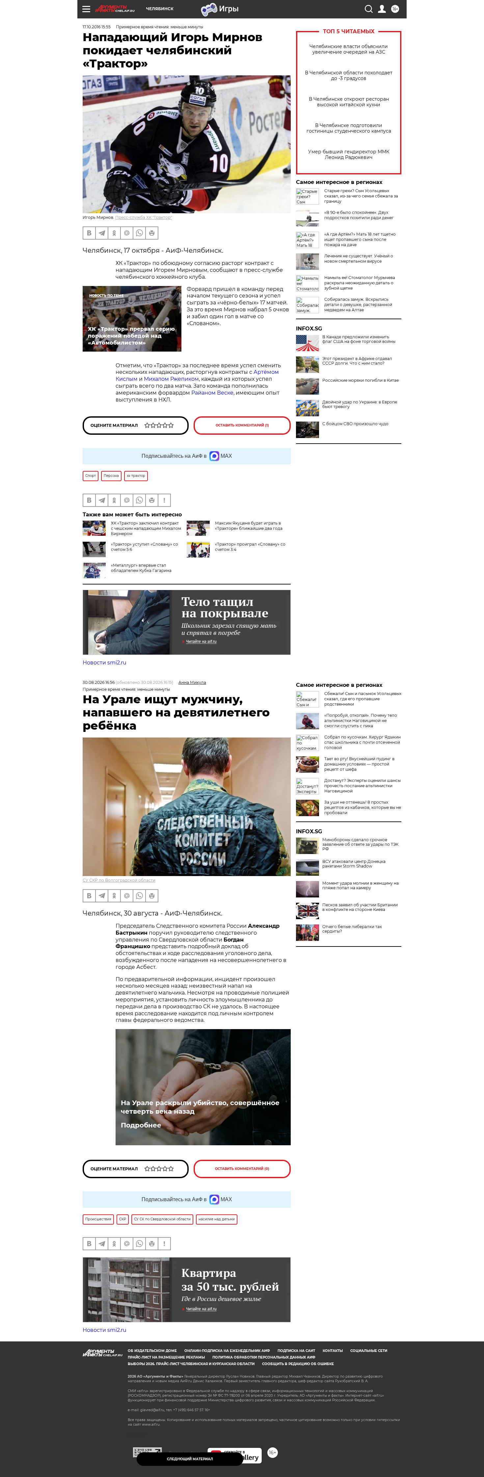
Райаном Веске (212, 393)
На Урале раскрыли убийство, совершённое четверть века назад (200, 1107)
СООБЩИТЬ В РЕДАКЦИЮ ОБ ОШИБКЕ (298, 1364)
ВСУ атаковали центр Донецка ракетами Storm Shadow (354, 863)
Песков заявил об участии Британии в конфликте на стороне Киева (360, 907)
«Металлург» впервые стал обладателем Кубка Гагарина (141, 568)
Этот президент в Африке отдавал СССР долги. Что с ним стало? (357, 361)
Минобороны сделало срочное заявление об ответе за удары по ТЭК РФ (360, 844)
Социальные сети (368, 1351)
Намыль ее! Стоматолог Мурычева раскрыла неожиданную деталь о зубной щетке (359, 283)
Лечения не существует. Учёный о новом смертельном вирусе (358, 258)
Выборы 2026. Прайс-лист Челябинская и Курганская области (191, 1364)
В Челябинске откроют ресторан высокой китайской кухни (349, 102)
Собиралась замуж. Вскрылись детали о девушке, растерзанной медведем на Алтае (358, 304)
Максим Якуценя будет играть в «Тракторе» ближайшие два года (248, 526)
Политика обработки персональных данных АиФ (263, 1357)
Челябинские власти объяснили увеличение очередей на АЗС (348, 49)
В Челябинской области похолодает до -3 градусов (348, 75)
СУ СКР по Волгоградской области (119, 880)
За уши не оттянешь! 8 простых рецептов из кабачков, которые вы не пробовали (362, 807)
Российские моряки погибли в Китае (360, 380)
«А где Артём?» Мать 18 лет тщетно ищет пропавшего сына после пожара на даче (360, 239)
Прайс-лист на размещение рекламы (166, 1357)
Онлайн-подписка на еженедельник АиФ (227, 1351)
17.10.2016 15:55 (97, 26)
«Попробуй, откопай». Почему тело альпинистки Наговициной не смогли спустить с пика (360, 720)
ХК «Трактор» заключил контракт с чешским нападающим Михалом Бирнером (146, 528)
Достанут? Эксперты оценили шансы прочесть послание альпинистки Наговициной (362, 785)
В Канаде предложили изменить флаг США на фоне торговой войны (358, 339)
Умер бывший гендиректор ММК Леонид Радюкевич (349, 154)
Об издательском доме (152, 1351)
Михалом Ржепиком (171, 379)
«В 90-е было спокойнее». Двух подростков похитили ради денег (359, 215)
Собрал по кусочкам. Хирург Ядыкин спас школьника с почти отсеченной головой (362, 742)
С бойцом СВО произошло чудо (355, 424)
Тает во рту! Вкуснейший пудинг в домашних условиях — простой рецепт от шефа (359, 764)
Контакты (333, 1351)
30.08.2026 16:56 (99, 682)
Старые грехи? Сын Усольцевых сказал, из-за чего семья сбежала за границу (361, 196)
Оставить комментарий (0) (242, 1169)
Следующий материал (190, 1459)
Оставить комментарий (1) (242, 425)
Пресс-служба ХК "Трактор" (143, 217)
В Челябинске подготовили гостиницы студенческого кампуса (349, 128)
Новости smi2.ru (104, 663)
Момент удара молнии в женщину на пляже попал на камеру (360, 885)
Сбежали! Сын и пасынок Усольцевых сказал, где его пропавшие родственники (362, 699)
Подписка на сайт (296, 1351)
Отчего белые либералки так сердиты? (352, 929)
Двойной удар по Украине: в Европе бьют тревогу (359, 404)
